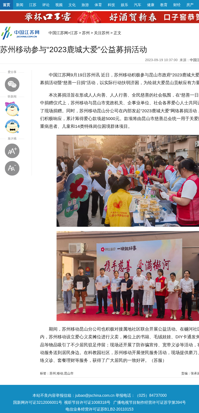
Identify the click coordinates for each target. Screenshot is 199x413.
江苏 (32, 5)
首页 (6, 5)
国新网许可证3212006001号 (37, 402)
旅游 (85, 5)
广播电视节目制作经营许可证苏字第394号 (149, 402)
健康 (150, 5)
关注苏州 (101, 33)
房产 (190, 5)
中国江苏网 (58, 33)
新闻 (19, 5)
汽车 (137, 5)
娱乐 (124, 5)
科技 (111, 5)
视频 (59, 5)
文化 (72, 5)
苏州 (86, 33)
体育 (98, 5)
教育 (163, 5)
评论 (46, 5)
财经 (177, 5)
